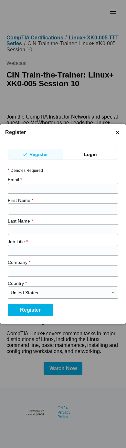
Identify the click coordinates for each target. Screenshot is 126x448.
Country (17, 283)
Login (90, 154)
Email (15, 179)
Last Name (20, 221)
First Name (20, 200)
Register (38, 154)
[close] (117, 132)
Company (19, 262)
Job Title (18, 241)
